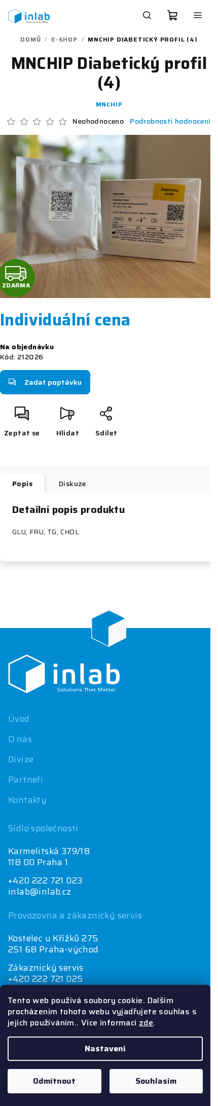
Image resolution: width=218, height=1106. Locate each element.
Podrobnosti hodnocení (170, 122)
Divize (20, 759)
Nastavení (105, 1048)
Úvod (19, 719)
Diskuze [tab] (72, 483)
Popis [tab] (22, 483)
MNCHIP (109, 104)
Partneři (25, 780)
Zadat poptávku (53, 382)
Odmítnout (54, 1081)
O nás (20, 739)
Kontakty (27, 800)
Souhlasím (155, 1081)
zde (146, 1022)
